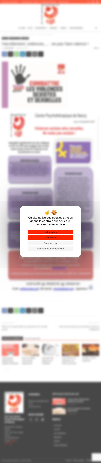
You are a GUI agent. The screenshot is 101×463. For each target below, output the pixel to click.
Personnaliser (50, 243)
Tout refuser (50, 237)
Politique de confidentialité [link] (50, 248)
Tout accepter (50, 232)
